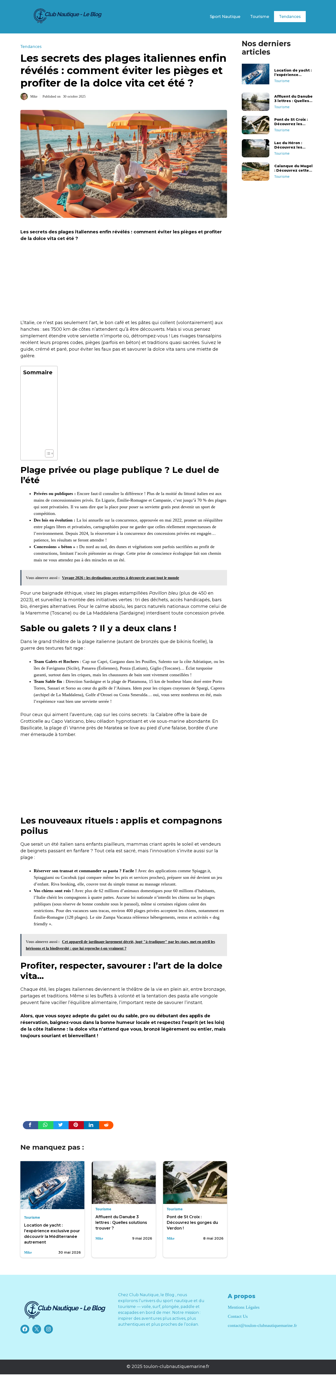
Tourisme (259, 16)
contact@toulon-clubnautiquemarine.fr (262, 1325)
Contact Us (238, 1316)
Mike (33, 96)
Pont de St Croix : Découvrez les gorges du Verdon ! (192, 1223)
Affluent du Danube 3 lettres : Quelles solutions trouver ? (121, 1223)
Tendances (290, 16)
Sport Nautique (225, 16)
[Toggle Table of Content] (46, 453)
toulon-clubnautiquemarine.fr (176, 1366)
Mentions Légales (244, 1307)
